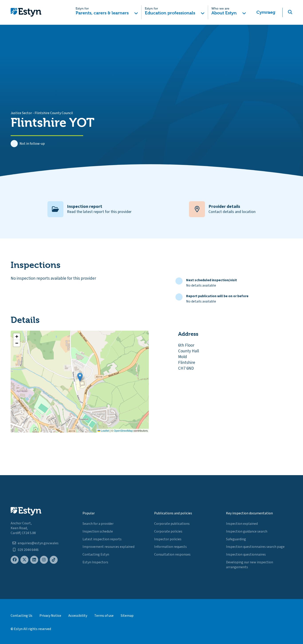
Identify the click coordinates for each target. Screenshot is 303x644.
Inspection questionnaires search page (255, 546)
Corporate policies (168, 531)
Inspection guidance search (246, 531)
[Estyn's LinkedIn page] (34, 560)
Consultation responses (172, 554)
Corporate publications (172, 523)
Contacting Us (21, 615)
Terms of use (104, 615)
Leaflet (104, 430)
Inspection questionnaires (246, 554)
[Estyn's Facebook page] (15, 560)
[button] (107, 12)
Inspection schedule (98, 531)
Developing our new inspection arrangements (249, 565)
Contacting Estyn (96, 554)
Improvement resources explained (108, 546)
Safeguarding (236, 539)
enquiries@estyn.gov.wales (38, 543)
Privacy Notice (50, 615)
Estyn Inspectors (95, 562)
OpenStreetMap (123, 430)
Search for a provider (98, 523)
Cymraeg (265, 12)
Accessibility (77, 615)
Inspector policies (167, 539)
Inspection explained (242, 523)
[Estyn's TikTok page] (53, 560)
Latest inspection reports (102, 539)
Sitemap (127, 615)
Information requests (170, 546)
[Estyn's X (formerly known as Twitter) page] (24, 560)
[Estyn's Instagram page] (44, 560)
